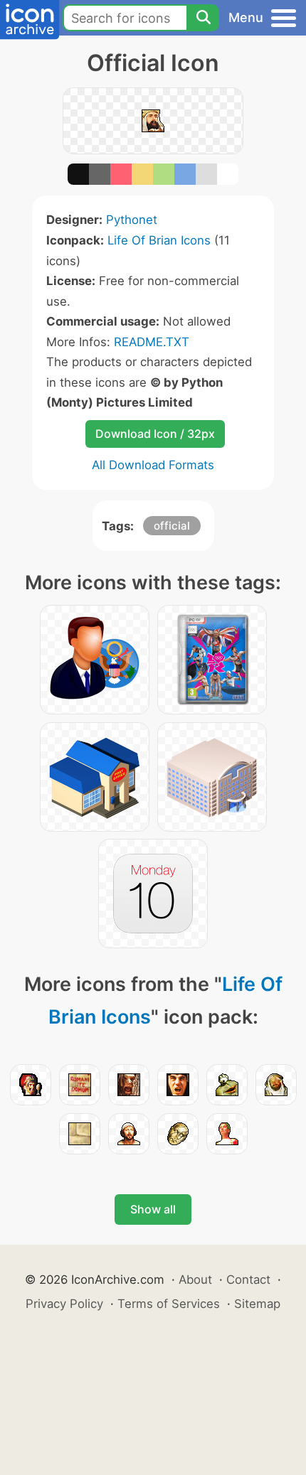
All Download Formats (153, 465)
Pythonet (131, 220)
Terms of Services (168, 1304)
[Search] (202, 17)
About (195, 1279)
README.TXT (151, 342)
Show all (153, 1209)
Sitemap (257, 1304)
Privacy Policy (64, 1304)
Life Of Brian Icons (159, 240)
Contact (248, 1279)
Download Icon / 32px (155, 434)
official (172, 525)
